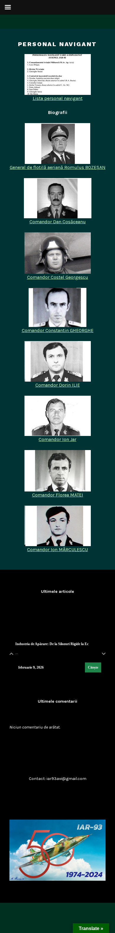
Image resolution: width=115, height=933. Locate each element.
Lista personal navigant (58, 98)
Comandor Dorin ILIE (57, 385)
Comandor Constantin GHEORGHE (57, 330)
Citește (93, 667)
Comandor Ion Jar (57, 439)
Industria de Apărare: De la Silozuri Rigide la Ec (51, 644)
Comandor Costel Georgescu (57, 277)
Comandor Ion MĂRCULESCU (57, 549)
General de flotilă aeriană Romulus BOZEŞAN (58, 167)
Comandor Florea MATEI (57, 495)
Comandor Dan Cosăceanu (57, 221)
